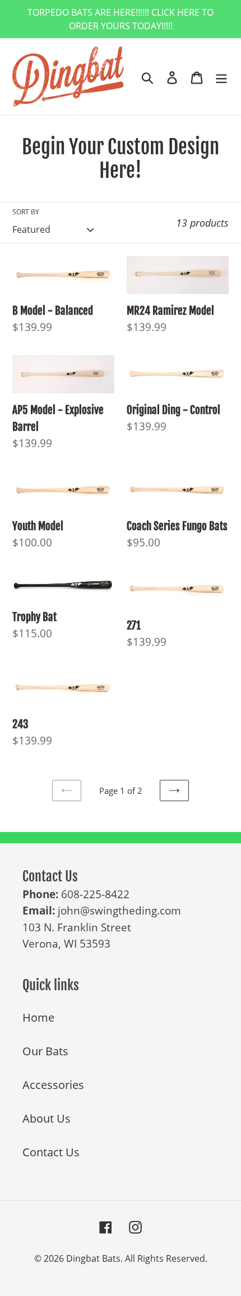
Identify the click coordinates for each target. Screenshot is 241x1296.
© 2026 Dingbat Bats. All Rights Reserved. (120, 1258)
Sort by (25, 212)
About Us (46, 1118)
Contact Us (51, 1152)
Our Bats (45, 1051)
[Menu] (221, 77)
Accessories (53, 1084)
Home (38, 1017)
